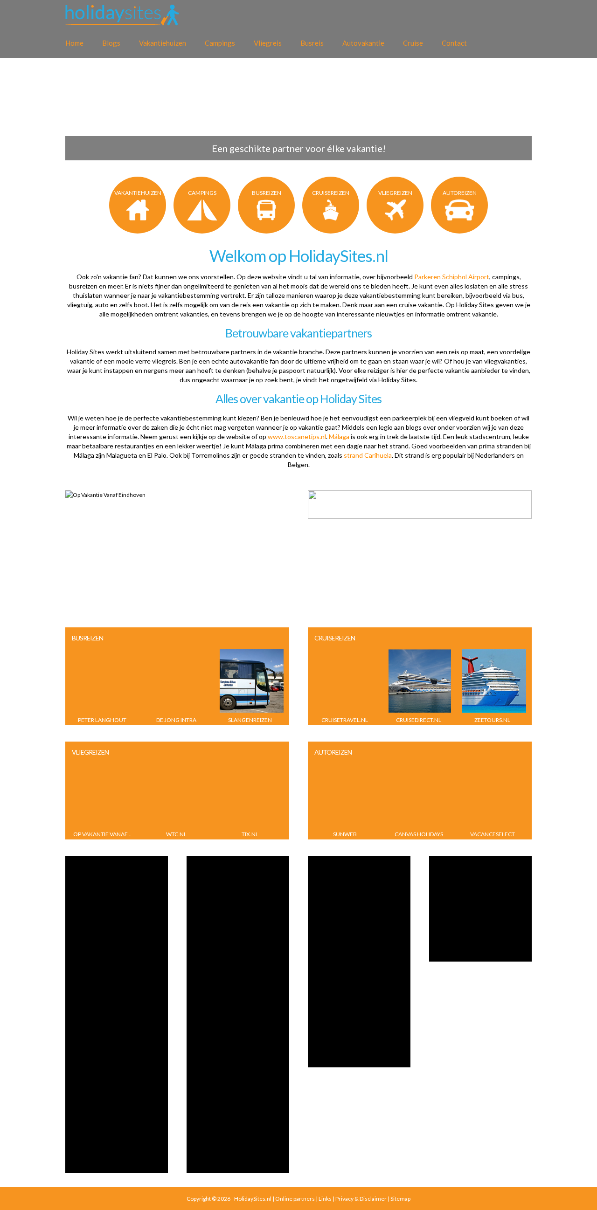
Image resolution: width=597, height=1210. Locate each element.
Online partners (295, 1198)
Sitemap (400, 1198)
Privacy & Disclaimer (361, 1198)
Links (325, 1198)
